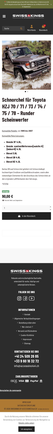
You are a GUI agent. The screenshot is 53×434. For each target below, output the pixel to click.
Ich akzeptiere (26, 429)
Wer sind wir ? (27, 326)
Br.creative (46, 409)
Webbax (40, 409)
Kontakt (27, 314)
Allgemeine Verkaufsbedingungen (27, 318)
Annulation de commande (10, 390)
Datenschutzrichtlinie (26, 405)
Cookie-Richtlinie (27, 335)
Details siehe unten (26, 423)
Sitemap (27, 343)
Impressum (27, 339)
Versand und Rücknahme (27, 331)
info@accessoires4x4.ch (26, 366)
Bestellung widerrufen (27, 322)
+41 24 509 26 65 (27, 356)
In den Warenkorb (28, 216)
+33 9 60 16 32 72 (26, 361)
